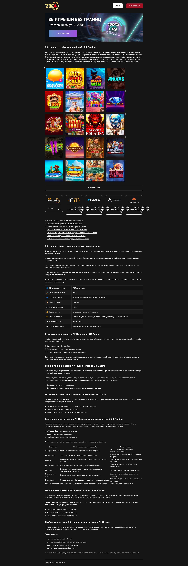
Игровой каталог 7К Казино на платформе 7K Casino (67, 230)
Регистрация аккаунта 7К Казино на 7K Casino (64, 224)
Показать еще (94, 188)
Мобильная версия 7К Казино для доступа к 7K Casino (68, 239)
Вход (118, 6)
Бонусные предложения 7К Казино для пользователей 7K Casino (72, 233)
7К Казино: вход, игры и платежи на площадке (65, 221)
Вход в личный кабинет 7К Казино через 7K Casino (66, 227)
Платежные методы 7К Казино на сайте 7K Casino (66, 236)
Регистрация (134, 6)
